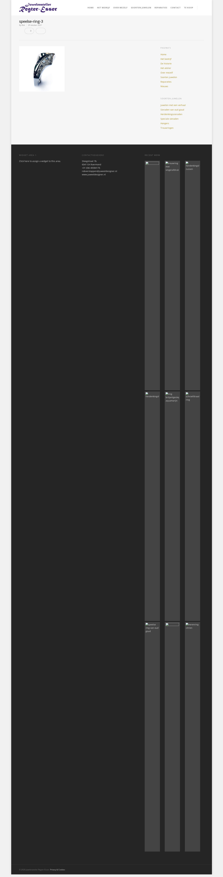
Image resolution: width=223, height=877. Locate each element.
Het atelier (165, 68)
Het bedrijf (103, 7)
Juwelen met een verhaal (173, 105)
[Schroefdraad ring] (194, 506)
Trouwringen (167, 127)
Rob (23, 25)
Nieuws (164, 86)
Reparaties (161, 7)
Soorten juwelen (168, 77)
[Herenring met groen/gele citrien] (194, 737)
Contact (176, 7)
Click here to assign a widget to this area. (40, 161)
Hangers (164, 123)
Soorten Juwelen (141, 7)
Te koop (188, 7)
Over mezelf (120, 7)
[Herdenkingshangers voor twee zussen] (194, 275)
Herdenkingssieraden (171, 114)
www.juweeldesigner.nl (94, 174)
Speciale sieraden (169, 118)
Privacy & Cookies (57, 869)
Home (91, 7)
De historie (166, 63)
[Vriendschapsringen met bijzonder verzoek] (174, 737)
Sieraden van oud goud (172, 109)
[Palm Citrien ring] (154, 275)
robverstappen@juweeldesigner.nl (99, 171)
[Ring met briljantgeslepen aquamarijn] (174, 506)
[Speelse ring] (154, 737)
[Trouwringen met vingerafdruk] (174, 275)
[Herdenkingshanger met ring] (154, 506)
